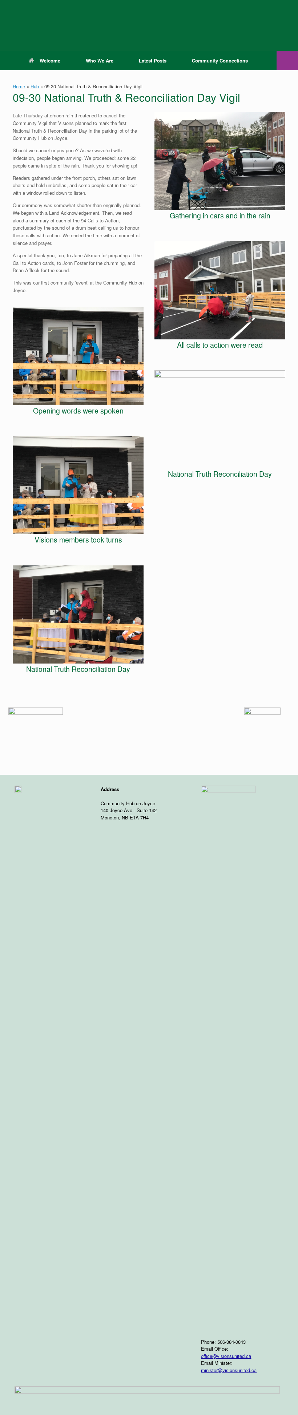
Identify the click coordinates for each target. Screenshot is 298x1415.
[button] (287, 60)
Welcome (50, 60)
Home (19, 86)
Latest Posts (152, 60)
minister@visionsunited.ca (229, 1370)
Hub (35, 86)
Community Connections (220, 60)
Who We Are (99, 60)
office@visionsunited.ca (226, 1355)
